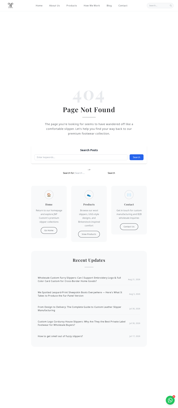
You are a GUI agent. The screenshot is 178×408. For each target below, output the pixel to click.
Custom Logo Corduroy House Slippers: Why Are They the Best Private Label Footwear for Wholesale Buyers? (82, 323)
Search (136, 157)
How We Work (92, 5)
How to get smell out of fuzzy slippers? (60, 336)
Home (39, 5)
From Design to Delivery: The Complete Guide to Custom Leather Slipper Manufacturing (79, 308)
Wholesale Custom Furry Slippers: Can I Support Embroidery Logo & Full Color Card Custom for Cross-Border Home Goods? (79, 279)
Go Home (49, 230)
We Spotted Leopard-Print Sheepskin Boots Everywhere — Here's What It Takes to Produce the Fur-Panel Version (80, 294)
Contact (123, 5)
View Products (89, 234)
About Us (54, 5)
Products (71, 5)
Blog (109, 5)
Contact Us (129, 226)
